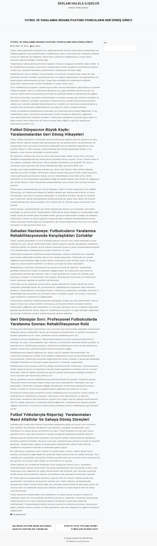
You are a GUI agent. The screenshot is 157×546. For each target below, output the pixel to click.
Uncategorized (19, 514)
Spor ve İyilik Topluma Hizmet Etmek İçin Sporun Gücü (81, 527)
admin (38, 46)
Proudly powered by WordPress (78, 538)
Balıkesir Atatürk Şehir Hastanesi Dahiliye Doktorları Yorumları (31, 527)
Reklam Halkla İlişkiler (78, 3)
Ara (105, 43)
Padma (72, 541)
